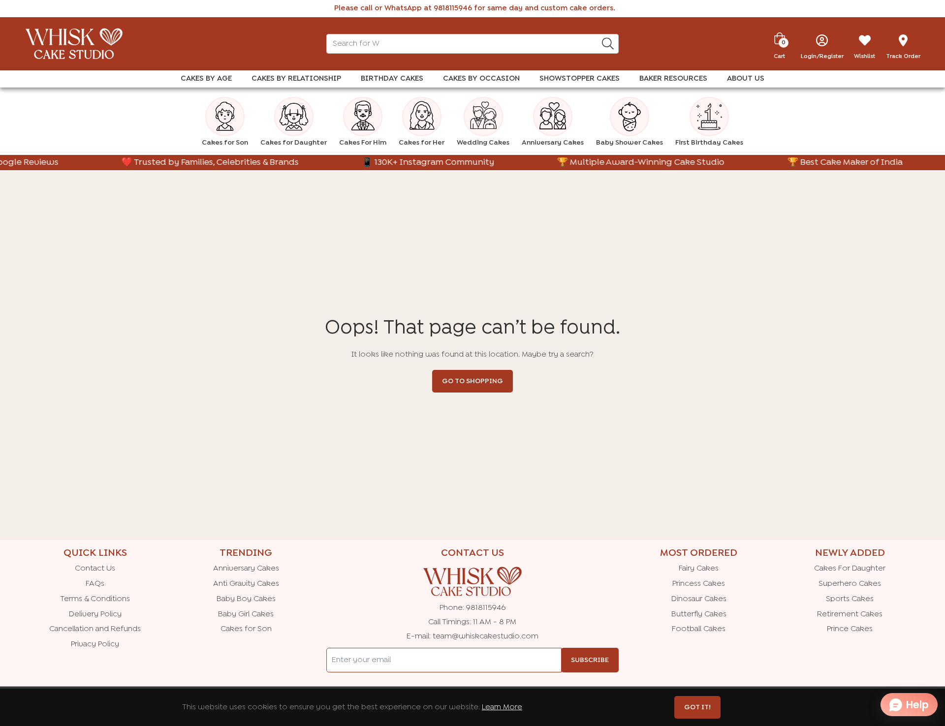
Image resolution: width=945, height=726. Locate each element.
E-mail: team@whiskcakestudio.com (472, 636)
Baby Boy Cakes (246, 599)
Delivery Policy (95, 614)
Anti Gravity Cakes (246, 583)
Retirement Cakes (849, 614)
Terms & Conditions (95, 599)
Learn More (502, 707)
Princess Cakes (698, 583)
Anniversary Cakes (246, 568)
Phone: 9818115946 (472, 608)
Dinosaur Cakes (698, 599)
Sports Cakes (850, 599)
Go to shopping (472, 381)
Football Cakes (698, 629)
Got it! (697, 707)
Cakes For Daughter (849, 568)
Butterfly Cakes (698, 614)
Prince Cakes (850, 629)
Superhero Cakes (850, 583)
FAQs (95, 583)
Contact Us (95, 568)
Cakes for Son (246, 629)
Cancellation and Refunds (95, 629)
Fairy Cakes (699, 568)
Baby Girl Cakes (246, 614)
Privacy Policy (95, 644)
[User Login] (822, 40)
